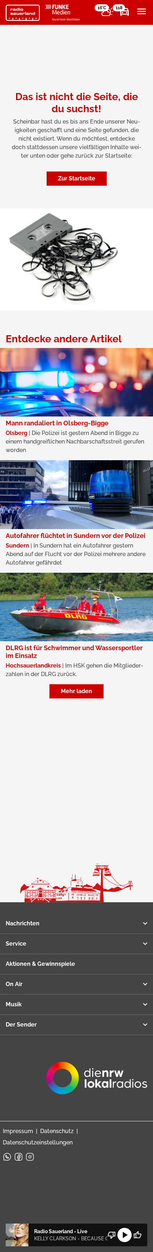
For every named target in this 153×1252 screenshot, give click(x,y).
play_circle (124, 1234)
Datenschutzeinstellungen (38, 1142)
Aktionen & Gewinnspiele (40, 963)
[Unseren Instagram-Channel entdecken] (30, 1157)
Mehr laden (76, 691)
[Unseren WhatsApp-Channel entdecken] (7, 1157)
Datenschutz (57, 1131)
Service (16, 943)
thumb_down (111, 1235)
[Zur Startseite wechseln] (23, 13)
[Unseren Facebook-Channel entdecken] (18, 1157)
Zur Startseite (76, 178)
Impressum (18, 1131)
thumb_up (137, 1235)
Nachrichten (22, 923)
